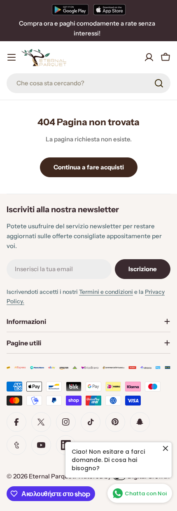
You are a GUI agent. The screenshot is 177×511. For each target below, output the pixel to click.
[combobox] (88, 83)
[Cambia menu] (11, 57)
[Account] (149, 57)
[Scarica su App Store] (109, 9)
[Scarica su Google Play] (70, 9)
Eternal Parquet (52, 476)
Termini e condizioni (106, 291)
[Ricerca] (159, 83)
